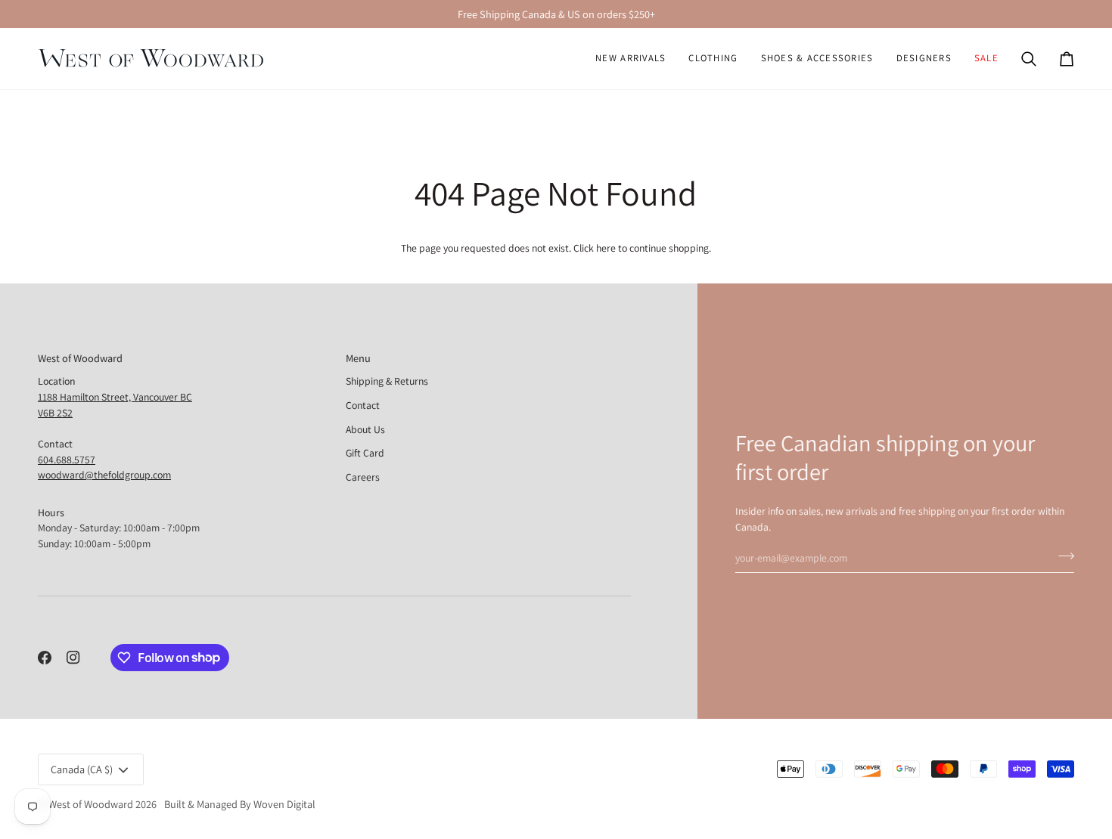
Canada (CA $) (82, 769)
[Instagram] (73, 657)
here (606, 248)
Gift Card (365, 453)
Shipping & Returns (387, 381)
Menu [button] (358, 358)
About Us (365, 429)
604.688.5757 (66, 459)
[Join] (1061, 555)
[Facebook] (44, 657)
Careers (363, 477)
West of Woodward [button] (80, 358)
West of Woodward (90, 804)
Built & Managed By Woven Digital (239, 804)
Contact (363, 405)
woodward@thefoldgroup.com (104, 474)
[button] (713, 58)
